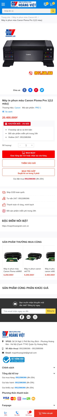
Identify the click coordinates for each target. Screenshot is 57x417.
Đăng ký (50, 311)
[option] (28, 52)
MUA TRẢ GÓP (28, 172)
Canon (18, 107)
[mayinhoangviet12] (24, 4)
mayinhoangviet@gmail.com (24, 353)
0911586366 (30, 179)
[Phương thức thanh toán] (19, 398)
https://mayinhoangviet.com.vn (15, 226)
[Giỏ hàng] (51, 4)
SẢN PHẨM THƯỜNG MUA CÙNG (22, 241)
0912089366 (37, 348)
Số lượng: (7, 145)
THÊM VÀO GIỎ (28, 163)
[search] (53, 11)
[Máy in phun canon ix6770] (33, 256)
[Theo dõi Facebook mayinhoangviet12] (22, 317)
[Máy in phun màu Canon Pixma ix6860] (13, 256)
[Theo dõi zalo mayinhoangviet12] (28, 317)
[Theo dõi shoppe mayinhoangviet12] (35, 317)
